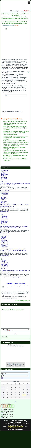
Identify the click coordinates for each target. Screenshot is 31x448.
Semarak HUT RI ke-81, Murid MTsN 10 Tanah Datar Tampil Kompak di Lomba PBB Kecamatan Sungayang (16, 133)
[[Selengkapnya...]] (4, 190)
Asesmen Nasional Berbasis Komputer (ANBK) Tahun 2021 (14, 148)
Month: (3, 371)
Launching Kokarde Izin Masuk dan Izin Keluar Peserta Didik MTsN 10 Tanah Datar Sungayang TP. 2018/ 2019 (15, 152)
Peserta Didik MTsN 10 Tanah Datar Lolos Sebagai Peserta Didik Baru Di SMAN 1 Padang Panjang (15, 123)
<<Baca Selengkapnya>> (22, 300)
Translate (12, 331)
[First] (7, 364)
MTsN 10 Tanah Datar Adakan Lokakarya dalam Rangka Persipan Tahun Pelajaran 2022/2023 (15, 128)
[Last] (23, 364)
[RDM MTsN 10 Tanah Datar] (15, 334)
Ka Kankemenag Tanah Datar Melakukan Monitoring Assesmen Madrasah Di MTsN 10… (15, 17)
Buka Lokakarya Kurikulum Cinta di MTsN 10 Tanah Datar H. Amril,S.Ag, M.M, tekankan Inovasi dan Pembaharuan (16, 144)
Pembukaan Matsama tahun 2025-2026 (14, 140)
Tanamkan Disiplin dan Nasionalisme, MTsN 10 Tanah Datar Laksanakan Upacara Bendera (15, 137)
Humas (16, 25)
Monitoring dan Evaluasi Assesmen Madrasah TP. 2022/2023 (16, 14)
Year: (2, 374)
